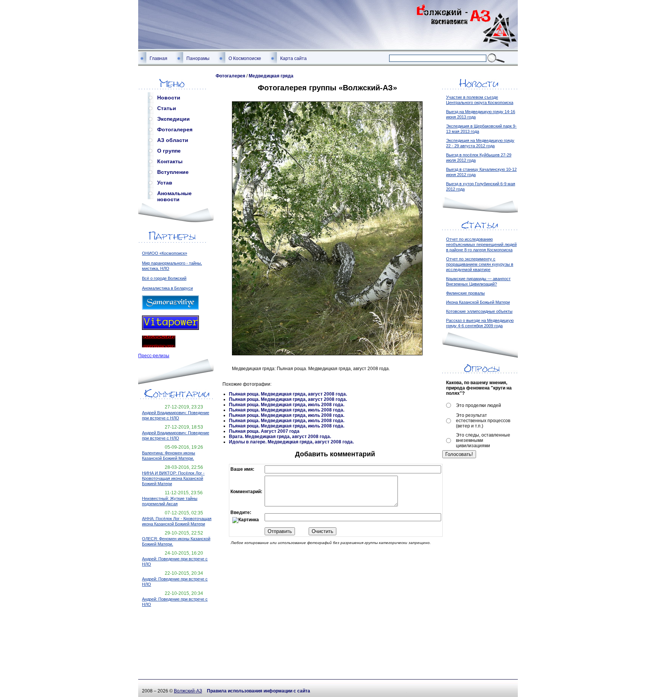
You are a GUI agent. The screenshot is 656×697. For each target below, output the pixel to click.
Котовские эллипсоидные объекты (479, 311)
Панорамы (198, 58)
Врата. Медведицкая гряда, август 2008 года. (280, 436)
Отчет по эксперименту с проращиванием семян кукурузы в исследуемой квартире (479, 264)
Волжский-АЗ (188, 691)
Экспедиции (173, 119)
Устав (164, 183)
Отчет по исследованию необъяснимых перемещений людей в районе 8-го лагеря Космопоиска (481, 244)
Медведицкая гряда (271, 76)
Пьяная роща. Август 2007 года (264, 431)
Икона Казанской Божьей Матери (478, 302)
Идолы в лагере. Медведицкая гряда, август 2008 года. (291, 442)
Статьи (166, 108)
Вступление (173, 172)
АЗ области (172, 140)
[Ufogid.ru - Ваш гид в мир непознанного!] (158, 346)
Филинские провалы (465, 293)
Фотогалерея (174, 129)
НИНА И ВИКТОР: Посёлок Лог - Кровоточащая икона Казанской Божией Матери (173, 478)
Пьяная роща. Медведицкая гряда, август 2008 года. (288, 394)
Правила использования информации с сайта (258, 691)
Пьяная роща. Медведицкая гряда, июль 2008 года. (286, 404)
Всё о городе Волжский (164, 278)
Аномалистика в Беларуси (167, 288)
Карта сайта (293, 58)
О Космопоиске (245, 58)
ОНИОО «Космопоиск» (164, 253)
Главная (158, 58)
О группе (169, 151)
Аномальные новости (174, 194)
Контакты (170, 161)
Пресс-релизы (153, 355)
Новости (168, 98)
